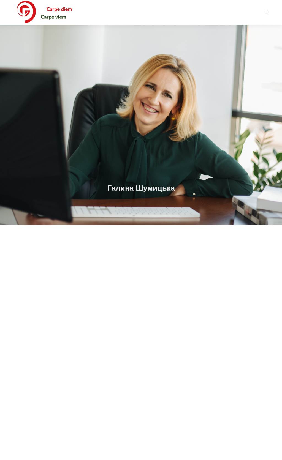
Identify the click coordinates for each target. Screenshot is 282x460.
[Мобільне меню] (266, 12)
